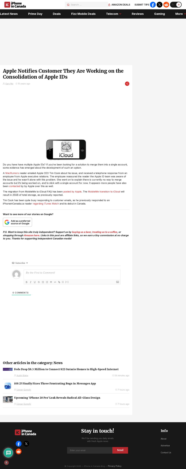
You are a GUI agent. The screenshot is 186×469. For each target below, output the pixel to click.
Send (120, 450)
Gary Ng (9, 83)
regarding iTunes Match (46, 203)
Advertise (165, 445)
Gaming (159, 14)
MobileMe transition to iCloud (104, 191)
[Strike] (39, 282)
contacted (14, 186)
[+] (67, 282)
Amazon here (31, 235)
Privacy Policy (114, 466)
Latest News (9, 14)
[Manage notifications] (6, 462)
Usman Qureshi (24, 389)
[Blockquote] (51, 282)
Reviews (138, 14)
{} (63, 282)
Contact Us (166, 452)
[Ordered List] (43, 282)
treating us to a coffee (104, 232)
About (163, 438)
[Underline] (35, 282)
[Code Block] (55, 282)
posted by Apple (72, 191)
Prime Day (35, 14)
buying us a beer (81, 232)
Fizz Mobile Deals (83, 14)
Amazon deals (120, 4)
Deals (57, 14)
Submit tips (142, 4)
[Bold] (27, 282)
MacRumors (12, 173)
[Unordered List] (47, 282)
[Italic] (31, 282)
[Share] (127, 84)
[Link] (59, 282)
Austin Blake (22, 375)
